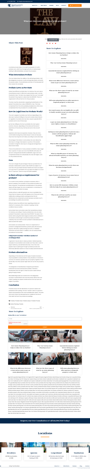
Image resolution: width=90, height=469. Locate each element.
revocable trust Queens (33, 394)
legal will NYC (31, 377)
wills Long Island (45, 402)
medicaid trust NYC (18, 381)
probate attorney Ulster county (29, 386)
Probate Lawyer (27, 301)
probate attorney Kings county (47, 383)
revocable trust (43, 394)
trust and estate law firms (28, 403)
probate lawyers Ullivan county (20, 390)
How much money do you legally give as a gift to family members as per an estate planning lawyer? (64, 112)
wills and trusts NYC (24, 400)
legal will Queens (39, 377)
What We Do (44, 5)
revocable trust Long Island (56, 392)
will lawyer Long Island (68, 396)
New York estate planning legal (58, 381)
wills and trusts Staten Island (48, 400)
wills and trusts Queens (35, 400)
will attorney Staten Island (45, 396)
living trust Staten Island (40, 379)
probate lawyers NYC (52, 388)
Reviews (51, 5)
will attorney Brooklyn (59, 394)
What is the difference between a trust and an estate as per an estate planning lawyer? (64, 82)
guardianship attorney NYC (15, 409)
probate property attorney (15, 392)
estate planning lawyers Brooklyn (63, 403)
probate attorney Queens (40, 384)
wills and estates (18, 71)
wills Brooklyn (59, 400)
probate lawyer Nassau (14, 388)
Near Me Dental (12, 413)
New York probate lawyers (73, 381)
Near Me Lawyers (20, 413)
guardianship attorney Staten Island (47, 409)
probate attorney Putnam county (25, 384)
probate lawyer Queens (26, 388)
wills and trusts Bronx (46, 398)
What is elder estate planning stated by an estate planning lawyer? (63, 145)
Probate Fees (18, 301)
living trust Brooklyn (61, 377)
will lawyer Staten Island (34, 398)
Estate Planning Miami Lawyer (33, 402)
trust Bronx (50, 394)
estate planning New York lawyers (20, 407)
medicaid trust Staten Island (42, 381)
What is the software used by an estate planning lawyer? (63, 196)
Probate (12, 301)
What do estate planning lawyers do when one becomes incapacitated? (64, 166)
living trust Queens (28, 379)
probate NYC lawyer (62, 390)
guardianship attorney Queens (30, 409)
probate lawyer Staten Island (65, 388)
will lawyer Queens (23, 398)
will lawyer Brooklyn (57, 396)
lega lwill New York (23, 377)
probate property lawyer (29, 392)
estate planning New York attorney (22, 405)
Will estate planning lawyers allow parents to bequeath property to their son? (64, 101)
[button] (47, 43)
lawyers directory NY (69, 392)
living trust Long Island (72, 377)
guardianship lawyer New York (25, 411)
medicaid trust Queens (29, 381)
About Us (34, 5)
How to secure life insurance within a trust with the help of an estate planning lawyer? (64, 186)
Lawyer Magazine (21, 402)
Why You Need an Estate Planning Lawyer (63, 63)
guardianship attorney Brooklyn (38, 407)
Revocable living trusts (14, 275)
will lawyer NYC (14, 398)
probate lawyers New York (40, 388)
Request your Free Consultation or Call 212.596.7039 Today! (45, 420)
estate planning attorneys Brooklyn (45, 403)
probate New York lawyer (50, 390)
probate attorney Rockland (55, 384)
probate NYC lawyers (73, 390)
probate (36, 192)
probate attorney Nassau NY (62, 383)
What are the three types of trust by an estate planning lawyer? (64, 91)
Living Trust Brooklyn (14, 466)
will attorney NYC (22, 396)
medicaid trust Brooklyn (52, 379)
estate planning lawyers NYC (74, 402)
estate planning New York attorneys (40, 405)
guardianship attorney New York (72, 407)
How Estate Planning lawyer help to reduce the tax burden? (64, 54)
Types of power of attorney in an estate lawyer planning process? (64, 176)
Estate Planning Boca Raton (70, 400)
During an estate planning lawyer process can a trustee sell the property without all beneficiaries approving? (63, 134)
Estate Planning (14, 304)
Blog (57, 5)
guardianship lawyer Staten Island (72, 411)
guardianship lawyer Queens (55, 411)
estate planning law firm (16, 6)
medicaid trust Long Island (65, 379)
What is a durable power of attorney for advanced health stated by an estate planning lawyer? (64, 155)
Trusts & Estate (17, 5)
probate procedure (29, 106)
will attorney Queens (32, 396)
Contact (63, 5)
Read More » (64, 58)
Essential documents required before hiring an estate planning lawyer (63, 72)
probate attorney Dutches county (30, 383)
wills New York (53, 402)
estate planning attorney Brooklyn (59, 405)
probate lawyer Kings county (58, 386)
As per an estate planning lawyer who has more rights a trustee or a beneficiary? (63, 123)
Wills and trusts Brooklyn (58, 398)
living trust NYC (20, 379)
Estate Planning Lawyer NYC (41, 411)
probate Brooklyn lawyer (44, 386)
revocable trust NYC (21, 394)
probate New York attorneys (35, 390)
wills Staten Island (61, 402)
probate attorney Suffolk (68, 384)
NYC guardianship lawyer (14, 383)
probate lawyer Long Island (73, 386)
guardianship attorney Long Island (55, 407)
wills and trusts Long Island (72, 398)
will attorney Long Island (71, 394)
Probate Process (35, 301)
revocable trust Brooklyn (42, 392)
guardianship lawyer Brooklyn (64, 409)
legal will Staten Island (50, 377)
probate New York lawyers (15, 403)
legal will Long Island (13, 377)
